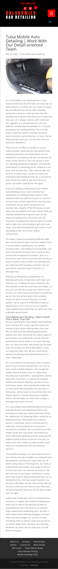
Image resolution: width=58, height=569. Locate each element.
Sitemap (34, 565)
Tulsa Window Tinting (27, 551)
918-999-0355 (28, 3)
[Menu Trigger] (51, 13)
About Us (14, 541)
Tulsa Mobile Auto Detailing (32, 54)
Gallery (13, 545)
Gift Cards (16, 548)
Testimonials (39, 541)
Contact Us (25, 545)
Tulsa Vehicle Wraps (34, 548)
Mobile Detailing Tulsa (27, 554)
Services (26, 541)
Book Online (39, 545)
